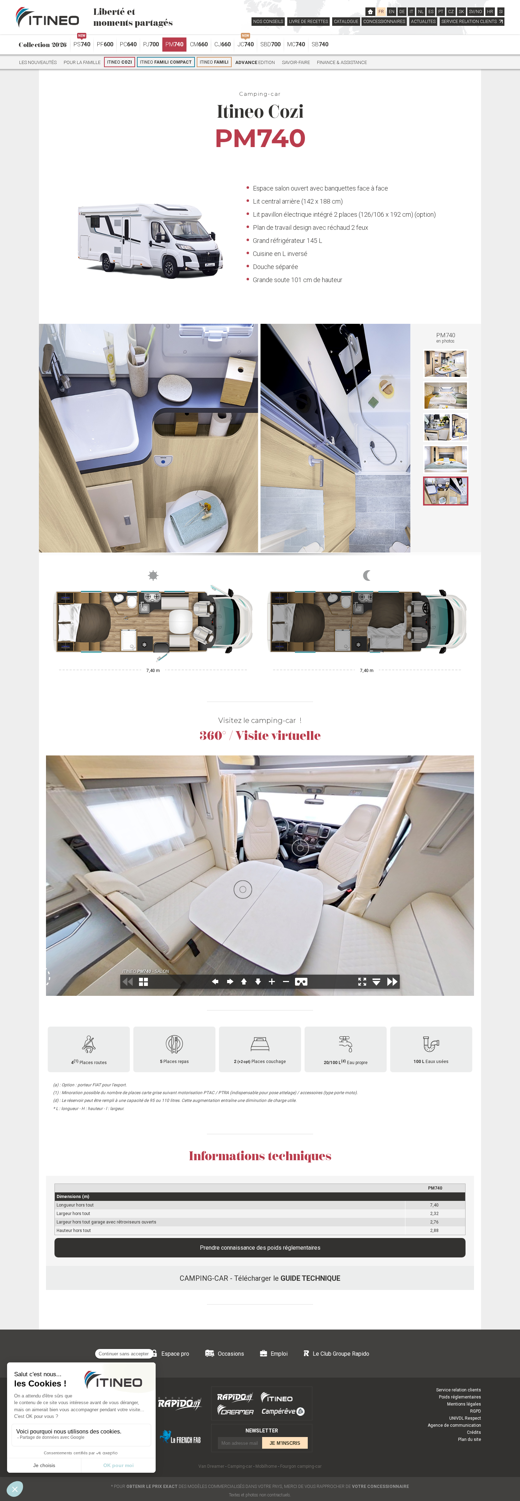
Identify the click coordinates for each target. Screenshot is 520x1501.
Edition (255, 62)
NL (420, 11)
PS (82, 42)
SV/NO (475, 11)
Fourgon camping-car (301, 1466)
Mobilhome (266, 1466)
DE (402, 11)
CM (199, 44)
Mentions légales (464, 1404)
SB (320, 44)
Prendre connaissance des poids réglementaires (260, 1247)
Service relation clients (458, 1390)
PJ (151, 44)
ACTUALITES (423, 21)
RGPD (475, 1411)
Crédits (474, 1432)
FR (381, 11)
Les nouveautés (38, 62)
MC (296, 44)
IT (411, 11)
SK (461, 11)
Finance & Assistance (342, 62)
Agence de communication (454, 1425)
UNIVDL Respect (465, 1418)
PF (105, 44)
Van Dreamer (211, 1466)
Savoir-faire (296, 62)
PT (440, 11)
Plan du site (469, 1439)
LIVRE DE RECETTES (308, 21)
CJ (222, 44)
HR (490, 11)
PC (128, 44)
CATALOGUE (346, 21)
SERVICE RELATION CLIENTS (469, 21)
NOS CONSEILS (268, 21)
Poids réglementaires (460, 1397)
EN (391, 11)
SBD (270, 44)
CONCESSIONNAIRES (384, 21)
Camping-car (239, 1466)
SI (501, 11)
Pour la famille (82, 62)
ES (430, 11)
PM (174, 44)
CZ (451, 11)
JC (245, 42)
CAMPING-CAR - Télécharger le (260, 1278)
